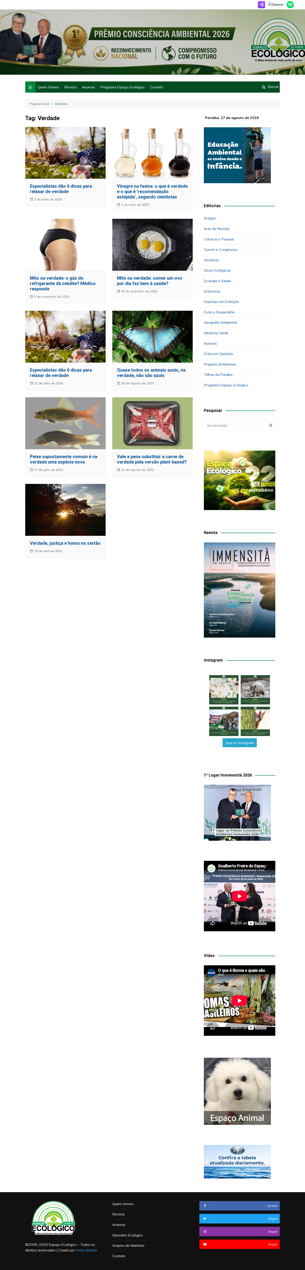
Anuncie (88, 87)
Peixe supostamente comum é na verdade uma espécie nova (63, 459)
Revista (70, 87)
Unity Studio (86, 1250)
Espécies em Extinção (221, 301)
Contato (156, 87)
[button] (223, 689)
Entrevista (212, 291)
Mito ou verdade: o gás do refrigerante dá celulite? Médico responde (63, 283)
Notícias (210, 343)
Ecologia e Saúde (217, 281)
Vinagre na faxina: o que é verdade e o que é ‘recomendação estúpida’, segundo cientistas (152, 191)
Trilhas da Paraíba (218, 374)
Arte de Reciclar (217, 228)
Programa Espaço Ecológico (122, 87)
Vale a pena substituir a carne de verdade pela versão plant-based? (152, 459)
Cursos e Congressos (221, 249)
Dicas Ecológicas (217, 270)
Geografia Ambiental (220, 322)
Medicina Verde (216, 333)
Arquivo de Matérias (128, 1245)
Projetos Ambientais (220, 364)
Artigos (210, 218)
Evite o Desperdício (219, 312)
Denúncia (211, 260)
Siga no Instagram (239, 742)
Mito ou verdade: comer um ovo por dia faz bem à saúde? (149, 280)
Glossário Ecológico (127, 1235)
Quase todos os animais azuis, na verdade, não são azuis (151, 372)
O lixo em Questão (218, 353)
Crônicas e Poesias (219, 239)
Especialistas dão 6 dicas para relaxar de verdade (61, 188)
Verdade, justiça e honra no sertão (65, 543)
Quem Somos (48, 87)
